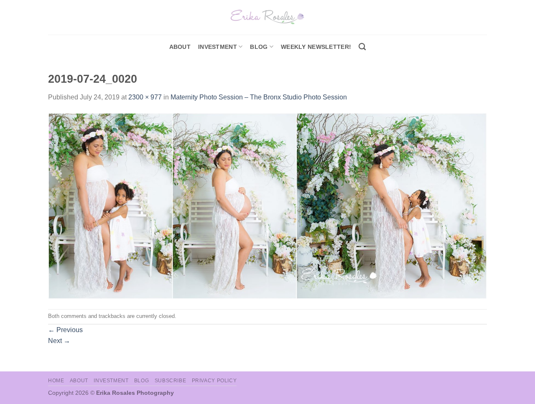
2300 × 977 (145, 97)
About (180, 46)
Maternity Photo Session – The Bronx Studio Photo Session (259, 97)
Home (56, 381)
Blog (259, 46)
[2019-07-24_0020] (267, 205)
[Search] (362, 47)
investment (217, 46)
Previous (65, 329)
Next (59, 340)
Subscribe (170, 381)
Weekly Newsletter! (316, 46)
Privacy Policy (214, 381)
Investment (111, 381)
